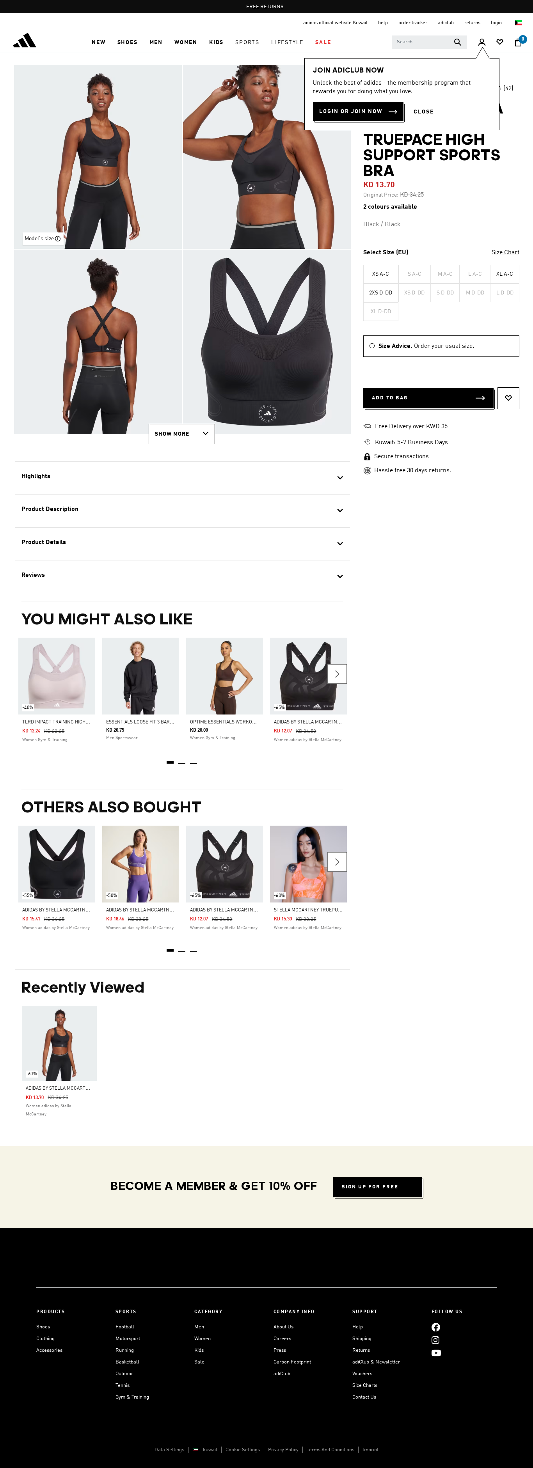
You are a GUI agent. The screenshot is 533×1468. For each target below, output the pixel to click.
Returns (361, 1350)
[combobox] (429, 42)
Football (124, 1327)
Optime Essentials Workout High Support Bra (246, 722)
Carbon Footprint (292, 1362)
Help (357, 1327)
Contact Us (364, 1397)
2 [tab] (182, 760)
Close (424, 112)
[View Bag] (518, 42)
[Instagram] (435, 1339)
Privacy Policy (283, 1449)
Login (497, 22)
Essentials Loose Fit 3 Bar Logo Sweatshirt (158, 722)
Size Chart (505, 253)
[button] (98, 42)
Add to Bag (390, 398)
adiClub (282, 1373)
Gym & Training (132, 1397)
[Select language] (518, 23)
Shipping (361, 1338)
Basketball (127, 1362)
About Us (283, 1327)
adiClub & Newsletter (376, 1362)
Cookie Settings (243, 1449)
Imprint (370, 1449)
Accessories (49, 1350)
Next (337, 674)
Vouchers (362, 1373)
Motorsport (127, 1338)
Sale (199, 1362)
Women (202, 1338)
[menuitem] (98, 42)
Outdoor (124, 1373)
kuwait (210, 1449)
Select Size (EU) (385, 253)
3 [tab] (194, 760)
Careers (282, 1338)
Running (124, 1350)
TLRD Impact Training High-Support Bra (70, 722)
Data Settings (169, 1449)
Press (280, 1350)
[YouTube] (436, 1352)
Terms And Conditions (330, 1449)
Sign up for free (370, 1187)
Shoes (43, 1327)
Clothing (45, 1338)
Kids (199, 1350)
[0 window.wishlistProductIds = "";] (499, 42)
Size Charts (364, 1385)
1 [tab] (170, 760)
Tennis (122, 1385)
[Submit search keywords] (457, 42)
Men (199, 1327)
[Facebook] (436, 1327)
